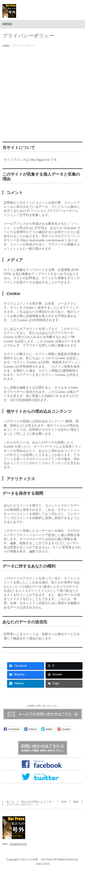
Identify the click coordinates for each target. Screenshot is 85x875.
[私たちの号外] (9, 13)
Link (63, 801)
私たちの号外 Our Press (37, 859)
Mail (75, 801)
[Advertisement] (42, 93)
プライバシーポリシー (19, 804)
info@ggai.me (18, 844)
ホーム (10, 801)
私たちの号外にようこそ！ (37, 801)
